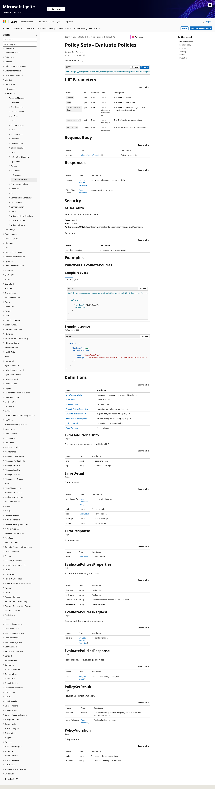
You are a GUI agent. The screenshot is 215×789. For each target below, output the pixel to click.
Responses (183, 48)
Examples (183, 54)
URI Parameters (186, 41)
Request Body (185, 45)
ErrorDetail (70, 399)
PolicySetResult (72, 423)
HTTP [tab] (69, 279)
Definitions (183, 58)
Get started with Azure (201, 28)
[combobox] (20, 40)
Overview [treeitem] (11, 89)
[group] (107, 72)
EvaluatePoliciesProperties (90, 155)
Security (182, 51)
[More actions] (148, 37)
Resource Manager (95, 37)
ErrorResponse (72, 404)
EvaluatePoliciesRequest (76, 414)
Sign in (209, 21)
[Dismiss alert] (210, 5)
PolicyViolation (72, 428)
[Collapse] (36, 35)
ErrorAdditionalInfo (74, 395)
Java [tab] (76, 279)
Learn (67, 37)
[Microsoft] (4, 21)
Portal (184, 28)
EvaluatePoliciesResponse (83, 183)
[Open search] (202, 22)
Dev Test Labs (78, 37)
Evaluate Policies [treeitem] (20, 179)
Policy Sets (110, 37)
